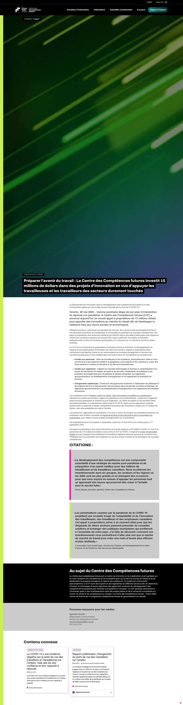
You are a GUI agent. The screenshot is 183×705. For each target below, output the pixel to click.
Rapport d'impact (158, 10)
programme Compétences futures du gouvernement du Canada (118, 596)
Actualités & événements (121, 10)
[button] (180, 703)
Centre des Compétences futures (86, 576)
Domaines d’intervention (78, 10)
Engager (36, 19)
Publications (99, 10)
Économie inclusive (35, 688)
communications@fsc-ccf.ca (81, 622)
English (149, 2)
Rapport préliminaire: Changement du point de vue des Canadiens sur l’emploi (91, 657)
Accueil (28, 19)
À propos (141, 10)
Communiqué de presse (33, 274)
